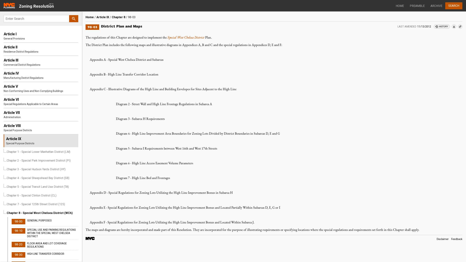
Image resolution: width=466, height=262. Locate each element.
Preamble (417, 6)
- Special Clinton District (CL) (31, 195)
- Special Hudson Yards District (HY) (36, 169)
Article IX (102, 17)
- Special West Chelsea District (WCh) (40, 213)
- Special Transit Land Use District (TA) (38, 186)
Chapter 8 (118, 17)
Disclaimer (443, 239)
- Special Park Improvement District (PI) (39, 160)
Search (453, 5)
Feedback (456, 239)
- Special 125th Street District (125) (36, 204)
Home (400, 6)
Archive (436, 6)
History (443, 26)
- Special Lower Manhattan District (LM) (38, 152)
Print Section (454, 26)
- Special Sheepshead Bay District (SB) (38, 178)
